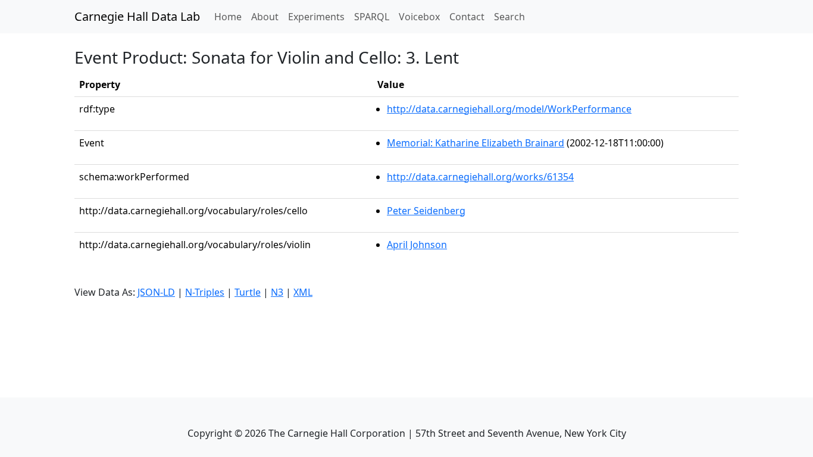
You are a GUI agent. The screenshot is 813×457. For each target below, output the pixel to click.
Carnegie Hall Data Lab (137, 16)
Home (230, 16)
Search (509, 16)
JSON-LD (156, 292)
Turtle (247, 292)
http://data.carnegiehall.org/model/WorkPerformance (509, 108)
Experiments (316, 16)
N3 (277, 292)
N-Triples (204, 292)
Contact (466, 16)
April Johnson (417, 244)
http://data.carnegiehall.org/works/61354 (480, 176)
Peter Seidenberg (426, 210)
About (265, 16)
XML (302, 292)
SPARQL (371, 16)
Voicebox (419, 16)
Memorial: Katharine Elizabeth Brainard (475, 142)
